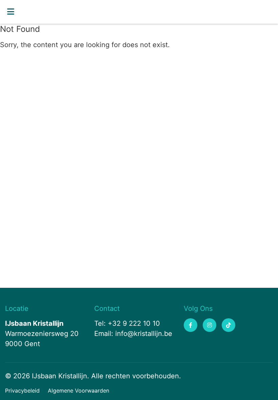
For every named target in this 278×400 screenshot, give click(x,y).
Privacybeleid (22, 390)
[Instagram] (209, 325)
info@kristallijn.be (143, 333)
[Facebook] (190, 325)
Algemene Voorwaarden (78, 390)
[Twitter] (228, 325)
